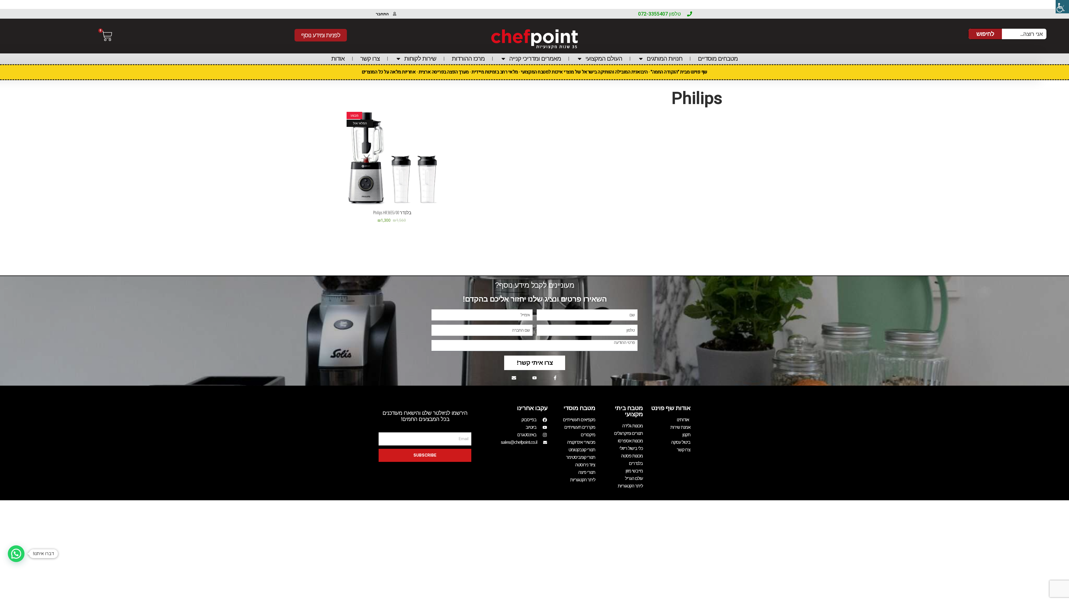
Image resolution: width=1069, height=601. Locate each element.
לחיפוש (985, 34)
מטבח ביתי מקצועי (629, 411)
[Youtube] (534, 378)
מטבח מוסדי (579, 408)
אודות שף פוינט (670, 408)
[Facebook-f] (555, 378)
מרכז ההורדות (468, 58)
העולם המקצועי (603, 58)
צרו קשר (370, 58)
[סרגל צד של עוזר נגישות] (1062, 6)
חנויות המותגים (664, 58)
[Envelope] (514, 378)
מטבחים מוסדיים (718, 58)
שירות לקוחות (420, 58)
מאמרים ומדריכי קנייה (535, 58)
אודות (338, 58)
